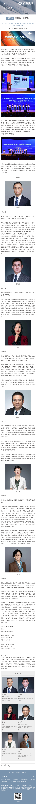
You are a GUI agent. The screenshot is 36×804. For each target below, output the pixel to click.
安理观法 (18, 18)
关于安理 (11, 773)
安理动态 (10, 18)
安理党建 (26, 18)
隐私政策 (24, 773)
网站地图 (18, 773)
